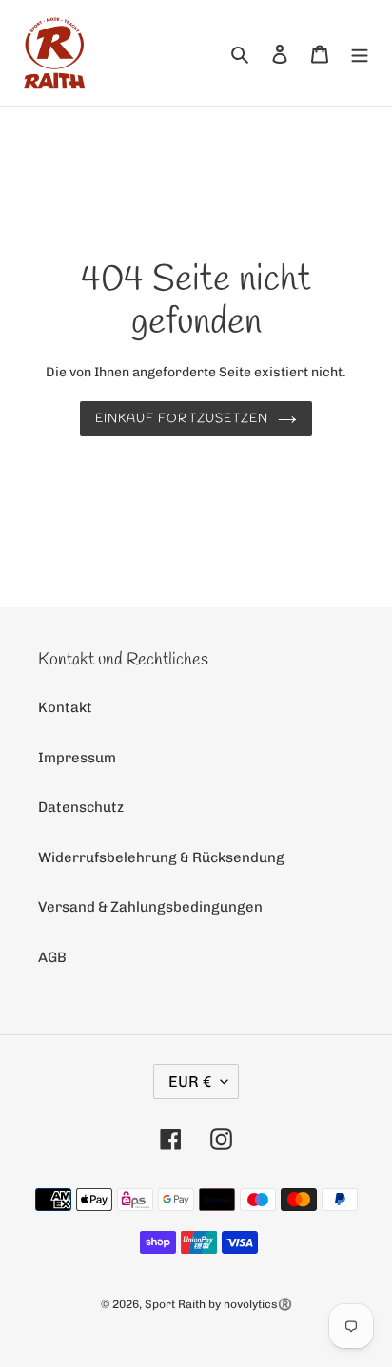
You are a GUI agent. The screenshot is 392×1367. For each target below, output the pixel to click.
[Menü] (360, 53)
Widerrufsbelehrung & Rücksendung (161, 857)
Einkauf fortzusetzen (181, 419)
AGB (52, 957)
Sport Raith (175, 1304)
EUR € (189, 1081)
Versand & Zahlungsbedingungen (150, 906)
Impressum (77, 757)
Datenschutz (81, 807)
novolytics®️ (258, 1304)
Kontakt (65, 707)
